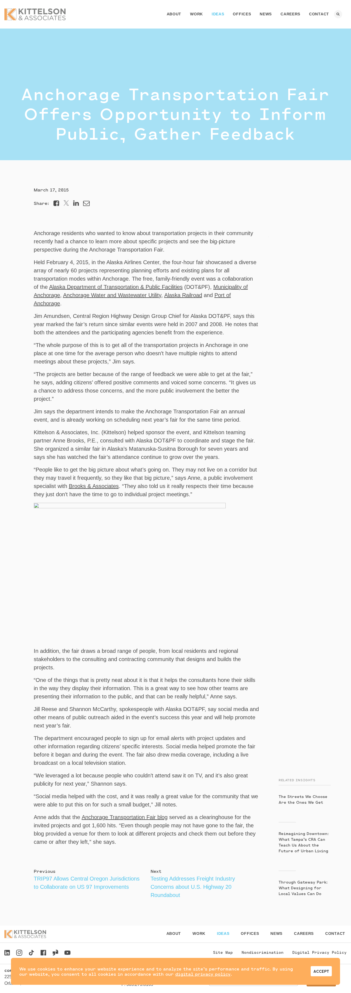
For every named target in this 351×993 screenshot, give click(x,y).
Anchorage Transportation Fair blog (125, 817)
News (266, 14)
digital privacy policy (203, 974)
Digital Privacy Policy (319, 952)
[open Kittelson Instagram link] (19, 953)
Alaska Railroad (183, 295)
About (174, 14)
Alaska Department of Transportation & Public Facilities (116, 287)
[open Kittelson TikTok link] (31, 953)
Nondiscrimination (263, 952)
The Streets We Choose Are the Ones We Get (303, 799)
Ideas (218, 14)
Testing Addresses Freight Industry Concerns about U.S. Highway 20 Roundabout (193, 887)
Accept (321, 971)
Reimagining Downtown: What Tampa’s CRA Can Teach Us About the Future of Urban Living (304, 842)
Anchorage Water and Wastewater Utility (112, 295)
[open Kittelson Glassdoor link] (55, 953)
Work (196, 14)
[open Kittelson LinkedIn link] (7, 953)
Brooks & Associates (94, 486)
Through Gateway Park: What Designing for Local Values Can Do (303, 888)
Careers (290, 14)
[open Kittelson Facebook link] (43, 951)
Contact (319, 14)
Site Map (223, 952)
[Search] (338, 14)
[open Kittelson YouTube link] (67, 953)
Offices (242, 14)
